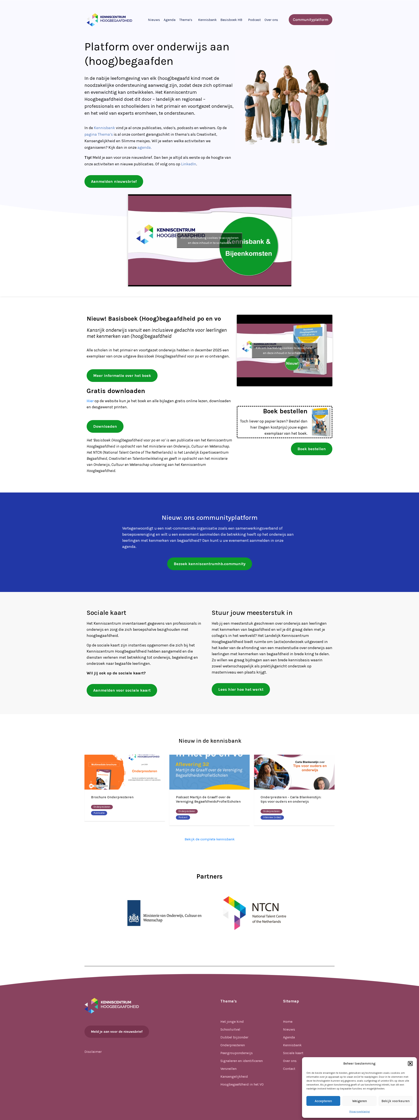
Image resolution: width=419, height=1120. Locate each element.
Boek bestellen (285, 411)
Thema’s (185, 20)
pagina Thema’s (98, 134)
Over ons (271, 20)
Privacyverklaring (359, 1111)
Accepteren (323, 1101)
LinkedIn (188, 164)
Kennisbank (207, 20)
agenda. (144, 147)
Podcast (254, 20)
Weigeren (359, 1101)
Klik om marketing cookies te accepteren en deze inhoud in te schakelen (209, 240)
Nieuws (154, 20)
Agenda (169, 20)
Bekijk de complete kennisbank (210, 839)
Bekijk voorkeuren (395, 1101)
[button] (410, 1063)
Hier (90, 400)
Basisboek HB (231, 20)
